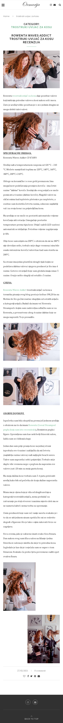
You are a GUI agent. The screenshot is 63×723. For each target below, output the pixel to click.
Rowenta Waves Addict (14, 289)
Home (6, 16)
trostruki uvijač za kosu (24, 95)
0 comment (40, 670)
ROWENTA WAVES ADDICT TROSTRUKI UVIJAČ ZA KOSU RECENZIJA (31, 39)
